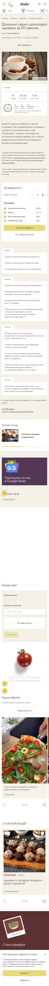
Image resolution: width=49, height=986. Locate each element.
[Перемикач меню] (45, 4)
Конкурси (30, 11)
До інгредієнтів (24, 45)
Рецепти (14, 18)
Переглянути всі (24, 711)
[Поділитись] (5, 691)
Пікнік (9, 11)
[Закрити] (45, 954)
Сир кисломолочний (16, 208)
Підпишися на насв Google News (17, 479)
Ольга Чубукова (13, 33)
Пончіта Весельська (12, 891)
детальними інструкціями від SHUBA (30, 158)
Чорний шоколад (15, 221)
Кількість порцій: (10, 195)
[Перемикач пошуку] (4, 4)
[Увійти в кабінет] (39, 4)
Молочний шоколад (16, 216)
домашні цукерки (8, 499)
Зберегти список (26, 235)
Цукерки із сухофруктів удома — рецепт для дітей (24, 882)
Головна (5, 18)
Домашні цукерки (36, 18)
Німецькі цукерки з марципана (30, 435)
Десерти (23, 18)
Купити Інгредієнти (24, 228)
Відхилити (24, 980)
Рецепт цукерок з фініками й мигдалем (17, 412)
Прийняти (24, 973)
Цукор (10, 212)
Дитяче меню (10, 875)
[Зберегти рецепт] (5, 684)
